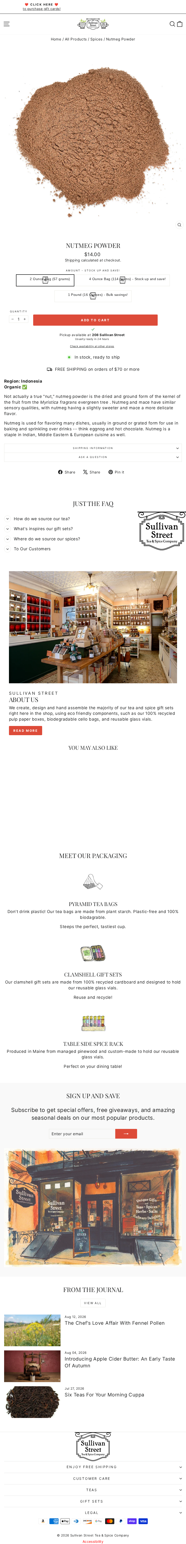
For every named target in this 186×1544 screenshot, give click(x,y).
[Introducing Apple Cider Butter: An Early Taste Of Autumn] (32, 1366)
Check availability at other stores (92, 346)
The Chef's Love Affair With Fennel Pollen (115, 1323)
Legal (92, 1513)
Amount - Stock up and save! (93, 270)
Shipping (72, 260)
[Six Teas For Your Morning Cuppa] (32, 1402)
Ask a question (93, 457)
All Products (76, 39)
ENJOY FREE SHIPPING (92, 1467)
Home (56, 39)
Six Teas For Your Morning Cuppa (104, 1395)
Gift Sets (91, 1501)
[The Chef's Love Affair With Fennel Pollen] (32, 1330)
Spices (96, 39)
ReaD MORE (25, 731)
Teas (91, 1490)
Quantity (18, 311)
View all (93, 1303)
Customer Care (91, 1478)
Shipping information (93, 448)
